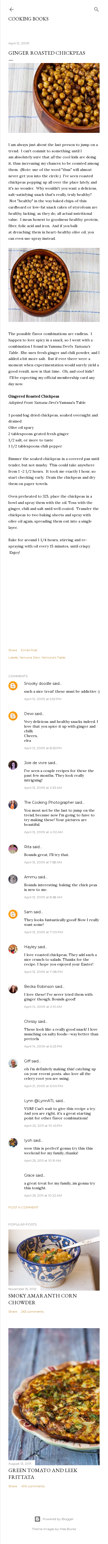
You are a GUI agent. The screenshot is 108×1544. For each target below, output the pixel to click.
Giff (27, 1061)
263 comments (32, 1311)
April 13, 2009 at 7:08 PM (43, 972)
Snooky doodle (37, 683)
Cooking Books (28, 19)
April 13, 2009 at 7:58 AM (43, 862)
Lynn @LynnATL (39, 1100)
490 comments (33, 1486)
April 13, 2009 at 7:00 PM (43, 932)
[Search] (96, 8)
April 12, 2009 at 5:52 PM (42, 699)
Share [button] (12, 650)
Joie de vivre (35, 762)
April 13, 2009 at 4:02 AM (43, 832)
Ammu (30, 877)
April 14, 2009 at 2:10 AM (43, 1007)
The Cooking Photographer (49, 802)
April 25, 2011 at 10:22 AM (43, 1195)
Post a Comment (23, 1207)
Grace (29, 1175)
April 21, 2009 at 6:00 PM (43, 1086)
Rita (27, 846)
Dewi (29, 713)
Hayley (30, 947)
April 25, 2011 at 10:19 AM (42, 1160)
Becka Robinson (39, 986)
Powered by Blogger (58, 1519)
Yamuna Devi (29, 657)
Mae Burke (68, 1529)
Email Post (29, 650)
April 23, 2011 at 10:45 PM (43, 1126)
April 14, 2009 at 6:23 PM (43, 1046)
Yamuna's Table (53, 657)
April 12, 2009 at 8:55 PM (43, 748)
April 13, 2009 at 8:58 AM (43, 897)
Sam (28, 912)
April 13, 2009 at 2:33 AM (43, 788)
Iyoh (28, 1140)
